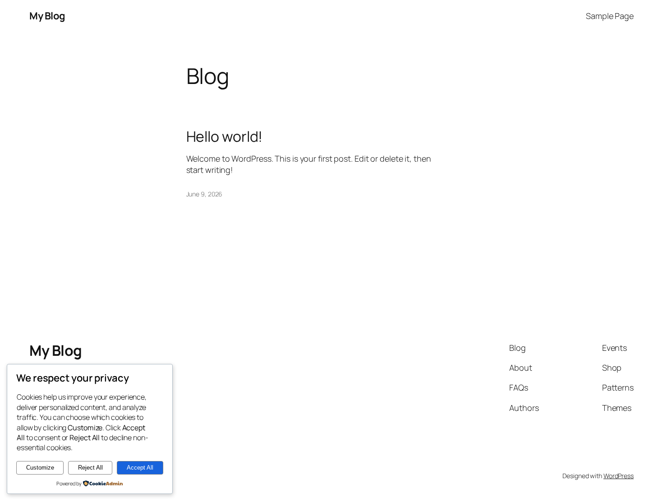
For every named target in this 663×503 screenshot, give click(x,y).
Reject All (90, 467)
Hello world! (224, 136)
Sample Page (610, 15)
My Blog (47, 16)
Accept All (140, 467)
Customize (40, 467)
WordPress (618, 475)
